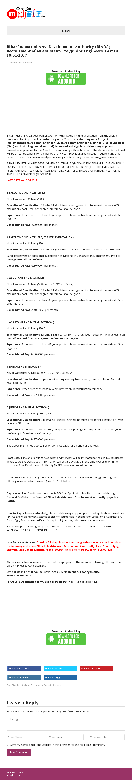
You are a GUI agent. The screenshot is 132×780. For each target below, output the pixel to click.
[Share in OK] (26, 661)
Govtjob (11, 772)
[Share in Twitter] (42, 661)
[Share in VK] (18, 661)
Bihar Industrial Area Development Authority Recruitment (38, 685)
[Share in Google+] (34, 661)
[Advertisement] (66, 111)
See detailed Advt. (87, 582)
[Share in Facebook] (10, 661)
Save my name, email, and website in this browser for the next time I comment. (57, 744)
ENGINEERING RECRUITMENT (19, 62)
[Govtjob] (66, 13)
